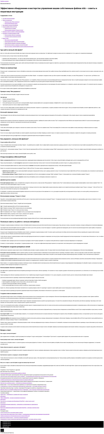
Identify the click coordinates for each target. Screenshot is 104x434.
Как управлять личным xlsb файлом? (10, 25)
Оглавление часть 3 (7, 425)
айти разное (3, 396)
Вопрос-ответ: (6, 38)
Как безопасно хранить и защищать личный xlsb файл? (16, 45)
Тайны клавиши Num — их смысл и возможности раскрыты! (13, 397)
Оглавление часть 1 (7, 421)
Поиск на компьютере (7, 20)
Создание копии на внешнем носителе (13, 36)
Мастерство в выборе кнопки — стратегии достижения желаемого (14, 417)
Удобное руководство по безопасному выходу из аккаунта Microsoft (15, 416)
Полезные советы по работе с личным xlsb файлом (13, 31)
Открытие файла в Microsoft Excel (10, 26)
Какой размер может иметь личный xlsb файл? (14, 41)
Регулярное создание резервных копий (11, 33)
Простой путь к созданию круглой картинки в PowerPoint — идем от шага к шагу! (17, 401)
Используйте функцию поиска (11, 23)
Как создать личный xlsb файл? (11, 40)
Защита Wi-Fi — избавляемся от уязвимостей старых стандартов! (14, 394)
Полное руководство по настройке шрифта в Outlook (11, 412)
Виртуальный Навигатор (5, 3)
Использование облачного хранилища (13, 35)
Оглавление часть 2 (7, 423)
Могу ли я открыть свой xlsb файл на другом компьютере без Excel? (19, 46)
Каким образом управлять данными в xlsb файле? (15, 43)
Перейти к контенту (4, 1)
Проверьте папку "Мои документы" (12, 22)
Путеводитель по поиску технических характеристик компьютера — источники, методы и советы (20, 419)
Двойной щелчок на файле (10, 28)
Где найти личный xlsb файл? (9, 18)
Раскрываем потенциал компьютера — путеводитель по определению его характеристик (19, 404)
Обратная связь (6, 426)
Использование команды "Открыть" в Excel (14, 30)
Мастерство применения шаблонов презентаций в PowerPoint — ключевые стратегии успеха (19, 407)
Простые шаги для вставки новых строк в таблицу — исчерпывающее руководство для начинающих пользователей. (24, 414)
